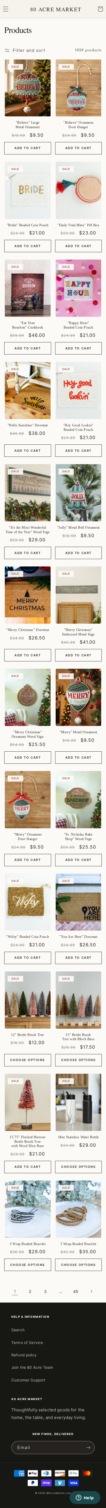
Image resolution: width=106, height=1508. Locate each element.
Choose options (27, 1060)
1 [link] (15, 1291)
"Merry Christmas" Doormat (27, 630)
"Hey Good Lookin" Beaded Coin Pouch (78, 427)
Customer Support (28, 1380)
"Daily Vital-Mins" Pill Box (78, 225)
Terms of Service (27, 1342)
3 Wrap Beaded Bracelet (28, 1244)
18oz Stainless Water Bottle (78, 1137)
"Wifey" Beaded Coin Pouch (27, 937)
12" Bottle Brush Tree (27, 1035)
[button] (5, 9)
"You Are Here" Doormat (78, 937)
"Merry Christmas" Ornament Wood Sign (28, 734)
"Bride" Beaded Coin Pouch (28, 225)
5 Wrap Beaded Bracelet (78, 1244)
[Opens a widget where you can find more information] (84, 1498)
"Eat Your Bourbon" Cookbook (27, 325)
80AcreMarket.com (58, 1493)
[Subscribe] (88, 1447)
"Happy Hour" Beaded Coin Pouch (78, 325)
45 (75, 1291)
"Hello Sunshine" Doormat (28, 425)
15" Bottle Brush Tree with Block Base (78, 1037)
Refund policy (24, 1355)
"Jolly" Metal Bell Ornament (78, 528)
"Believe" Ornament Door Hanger (78, 125)
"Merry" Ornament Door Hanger (28, 836)
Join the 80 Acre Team (32, 1367)
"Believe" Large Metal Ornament (28, 125)
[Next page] (91, 1291)
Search (18, 1330)
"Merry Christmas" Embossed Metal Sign (78, 632)
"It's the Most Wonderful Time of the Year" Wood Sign (28, 530)
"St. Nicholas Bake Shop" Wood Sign (78, 836)
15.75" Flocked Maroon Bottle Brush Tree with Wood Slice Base (28, 1141)
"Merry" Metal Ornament (78, 732)
